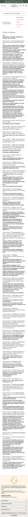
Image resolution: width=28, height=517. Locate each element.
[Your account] (23, 5)
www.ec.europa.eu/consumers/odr (21, 513)
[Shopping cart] (26, 5)
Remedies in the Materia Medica (12, 13)
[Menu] (2, 5)
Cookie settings (14, 515)
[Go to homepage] (14, 5)
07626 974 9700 (7, 2)
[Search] (4, 5)
